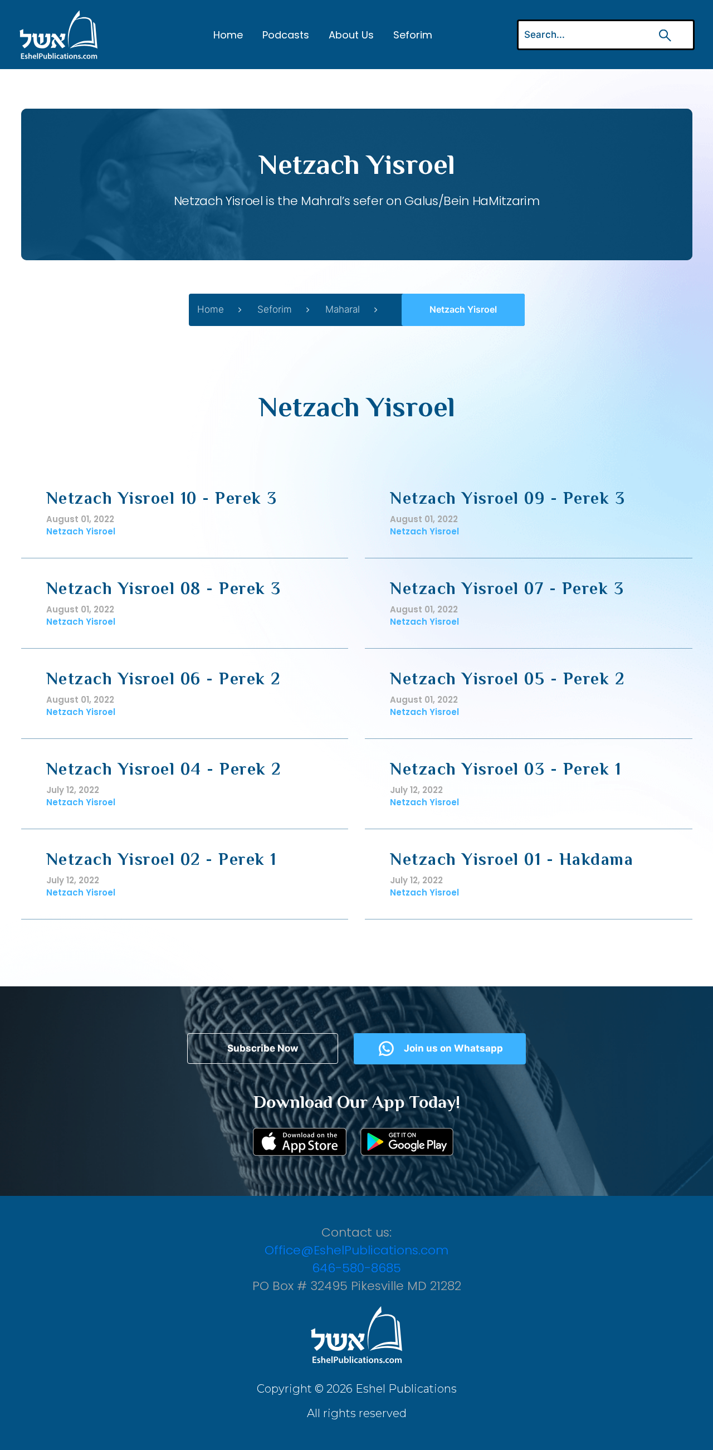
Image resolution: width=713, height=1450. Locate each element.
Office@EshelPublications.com (356, 1250)
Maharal (342, 309)
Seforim (412, 35)
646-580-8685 (356, 1268)
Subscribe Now (262, 1048)
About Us (351, 35)
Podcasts (285, 35)
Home (228, 35)
